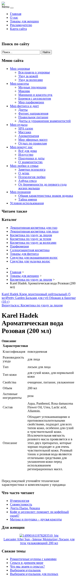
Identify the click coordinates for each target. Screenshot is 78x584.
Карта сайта (18, 29)
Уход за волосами (30, 80)
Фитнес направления (33, 113)
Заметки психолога (31, 169)
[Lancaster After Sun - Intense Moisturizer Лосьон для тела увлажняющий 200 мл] (39, 535)
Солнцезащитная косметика (30, 250)
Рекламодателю (21, 25)
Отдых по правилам (32, 143)
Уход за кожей (28, 76)
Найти (46, 52)
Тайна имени (27, 199)
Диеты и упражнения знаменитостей (44, 121)
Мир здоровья (20, 68)
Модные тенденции (32, 87)
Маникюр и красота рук (35, 95)
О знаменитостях (30, 162)
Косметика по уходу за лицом (31, 235)
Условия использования (27, 203)
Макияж (24, 91)
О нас (14, 17)
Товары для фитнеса (24, 254)
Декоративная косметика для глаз (33, 227)
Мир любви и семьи (24, 166)
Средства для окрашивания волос (34, 257)
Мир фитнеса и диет (24, 106)
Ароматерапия (28, 136)
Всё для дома (27, 151)
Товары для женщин (24, 21)
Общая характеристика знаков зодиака (45, 195)
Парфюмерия (19, 246)
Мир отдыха (18, 124)
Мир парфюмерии (31, 102)
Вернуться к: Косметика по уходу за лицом (32, 305)
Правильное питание (33, 117)
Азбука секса (27, 180)
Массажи (24, 132)
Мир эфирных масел (32, 139)
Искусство (25, 154)
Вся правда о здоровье (34, 72)
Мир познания (20, 192)
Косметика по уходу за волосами (33, 242)
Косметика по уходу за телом (30, 239)
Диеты (23, 109)
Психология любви (32, 177)
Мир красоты (19, 83)
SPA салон (25, 128)
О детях (23, 173)
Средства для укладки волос (30, 261)
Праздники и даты (31, 158)
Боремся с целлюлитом (34, 98)
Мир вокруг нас (21, 147)
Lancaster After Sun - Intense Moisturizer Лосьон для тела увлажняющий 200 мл (39, 541)
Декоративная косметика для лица (34, 231)
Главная (15, 14)
